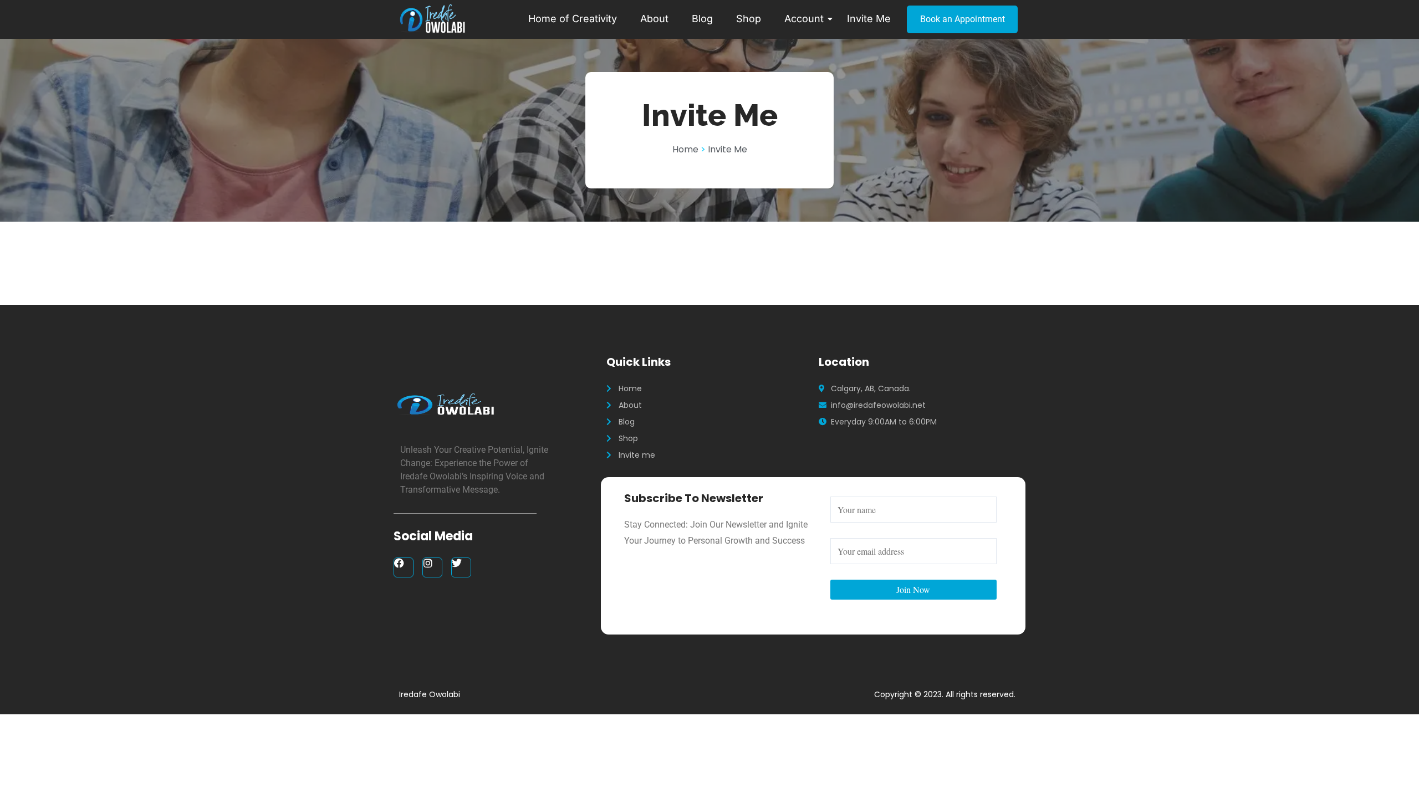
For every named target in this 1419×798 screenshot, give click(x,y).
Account (804, 18)
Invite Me (869, 18)
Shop (748, 18)
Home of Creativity (572, 18)
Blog (702, 18)
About (654, 18)
